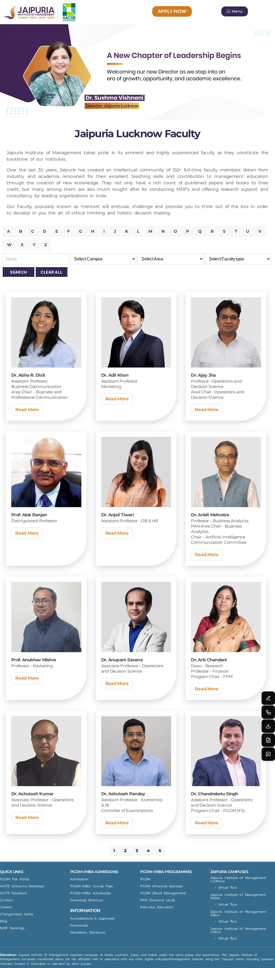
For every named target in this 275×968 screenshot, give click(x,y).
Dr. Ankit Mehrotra (210, 514)
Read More (27, 409)
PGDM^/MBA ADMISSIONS (94, 871)
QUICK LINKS (11, 871)
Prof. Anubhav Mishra (33, 659)
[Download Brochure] (268, 726)
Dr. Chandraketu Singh (214, 793)
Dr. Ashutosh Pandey (123, 793)
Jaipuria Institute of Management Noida (238, 896)
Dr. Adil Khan (114, 375)
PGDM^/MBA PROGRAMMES (166, 871)
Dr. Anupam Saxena (122, 659)
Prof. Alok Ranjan (29, 514)
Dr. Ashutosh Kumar (32, 793)
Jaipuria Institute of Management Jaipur (238, 913)
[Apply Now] (268, 740)
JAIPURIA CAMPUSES (229, 871)
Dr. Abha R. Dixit (28, 375)
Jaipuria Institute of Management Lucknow (238, 879)
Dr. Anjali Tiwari (117, 514)
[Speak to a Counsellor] (268, 698)
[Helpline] (268, 712)
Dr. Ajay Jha (203, 375)
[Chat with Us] (268, 754)
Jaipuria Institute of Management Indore (238, 930)
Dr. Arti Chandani (209, 659)
